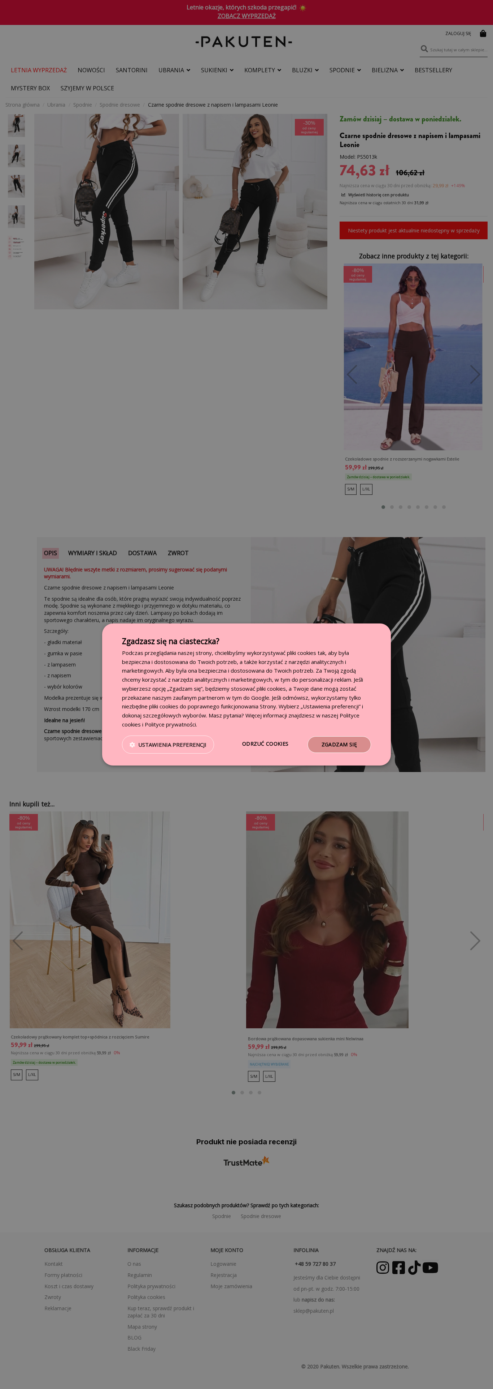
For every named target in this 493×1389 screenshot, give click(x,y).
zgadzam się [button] (339, 744)
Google (260, 697)
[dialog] (246, 694)
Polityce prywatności (170, 724)
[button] (168, 745)
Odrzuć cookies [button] (265, 743)
